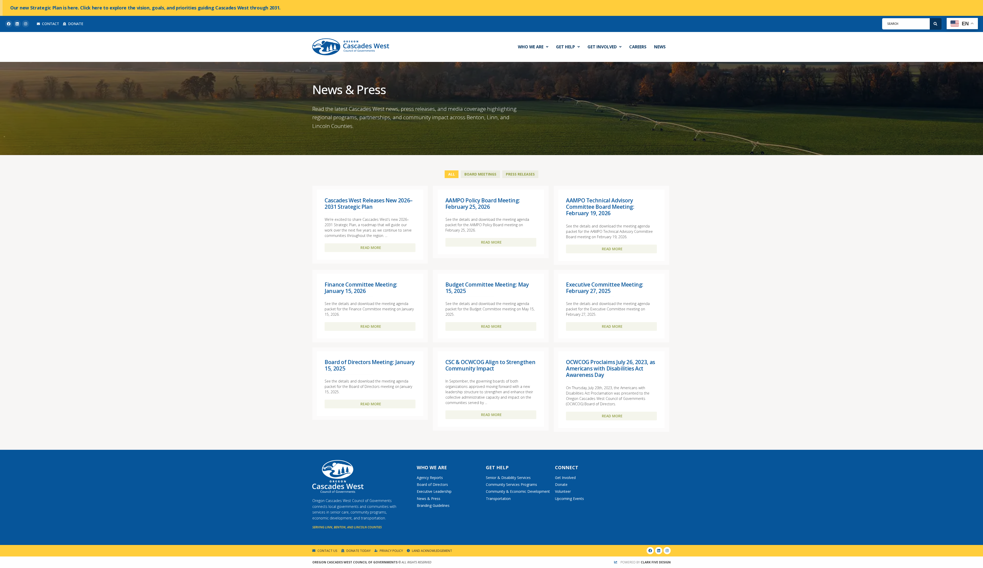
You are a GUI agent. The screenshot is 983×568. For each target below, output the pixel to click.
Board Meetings (480, 174)
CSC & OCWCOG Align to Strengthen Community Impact (490, 365)
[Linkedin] (17, 23)
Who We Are (530, 47)
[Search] (936, 24)
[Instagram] (25, 23)
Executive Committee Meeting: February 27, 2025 (604, 287)
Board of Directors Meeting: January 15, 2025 (370, 365)
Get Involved (602, 47)
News (660, 47)
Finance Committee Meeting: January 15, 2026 (361, 287)
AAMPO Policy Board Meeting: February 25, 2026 (482, 203)
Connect (566, 467)
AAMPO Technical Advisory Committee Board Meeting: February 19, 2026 (600, 207)
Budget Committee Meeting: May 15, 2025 (487, 287)
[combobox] (906, 23)
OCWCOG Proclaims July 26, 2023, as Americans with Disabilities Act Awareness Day (610, 368)
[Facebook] (8, 23)
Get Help (565, 47)
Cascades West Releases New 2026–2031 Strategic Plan (369, 203)
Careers (637, 47)
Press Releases (520, 174)
